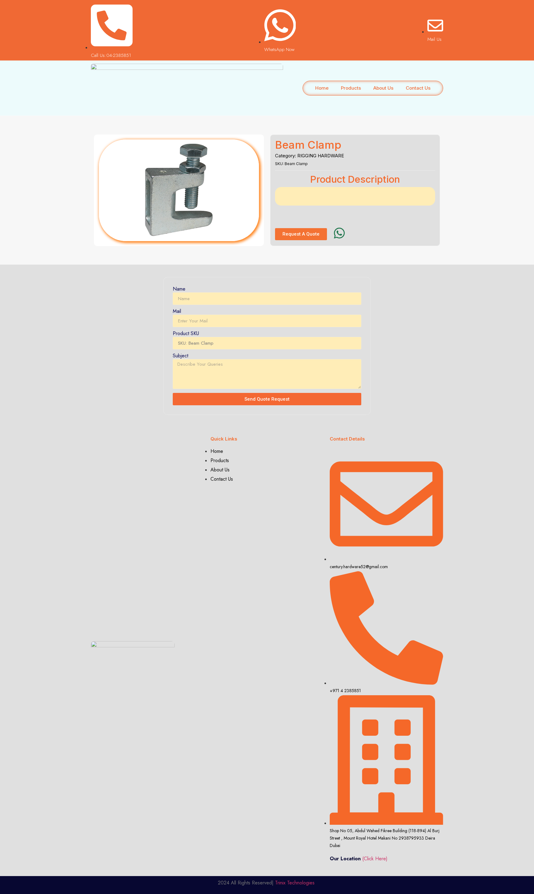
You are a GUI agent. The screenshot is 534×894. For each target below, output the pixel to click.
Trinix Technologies (295, 882)
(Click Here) (375, 858)
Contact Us (418, 88)
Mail (177, 312)
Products (351, 88)
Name (179, 289)
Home (321, 88)
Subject (180, 356)
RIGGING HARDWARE (320, 156)
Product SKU (186, 334)
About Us (383, 88)
